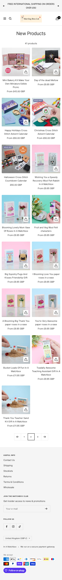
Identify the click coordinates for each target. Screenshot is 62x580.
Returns (7, 476)
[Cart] (57, 18)
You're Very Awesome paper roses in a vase (46, 323)
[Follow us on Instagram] (13, 526)
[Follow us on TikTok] (19, 526)
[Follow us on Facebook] (6, 526)
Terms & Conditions (13, 482)
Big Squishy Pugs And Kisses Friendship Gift (16, 276)
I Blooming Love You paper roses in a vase (46, 276)
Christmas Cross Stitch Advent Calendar (46, 132)
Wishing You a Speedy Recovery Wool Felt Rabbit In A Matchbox (46, 181)
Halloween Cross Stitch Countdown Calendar (16, 179)
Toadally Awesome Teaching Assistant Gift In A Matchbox (46, 371)
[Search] (10, 18)
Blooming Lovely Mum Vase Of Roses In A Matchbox (16, 229)
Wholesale (8, 487)
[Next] (44, 436)
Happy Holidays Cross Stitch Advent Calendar (16, 132)
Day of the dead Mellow (46, 80)
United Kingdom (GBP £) (16, 538)
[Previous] (17, 436)
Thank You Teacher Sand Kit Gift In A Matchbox (16, 420)
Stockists (8, 471)
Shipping (8, 465)
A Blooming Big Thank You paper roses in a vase (15, 323)
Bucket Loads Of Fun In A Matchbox (16, 369)
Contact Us (9, 460)
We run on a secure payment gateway (37, 547)
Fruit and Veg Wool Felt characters (46, 229)
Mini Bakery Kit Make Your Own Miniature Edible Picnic (16, 84)
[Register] (46, 509)
